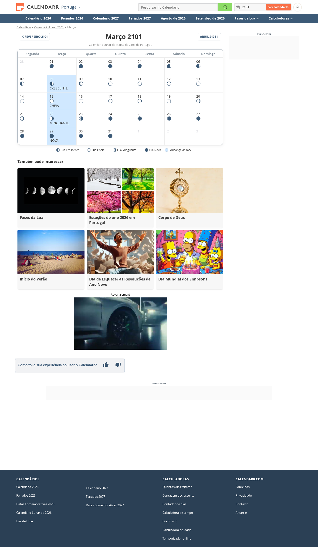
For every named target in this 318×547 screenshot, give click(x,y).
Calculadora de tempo (177, 513)
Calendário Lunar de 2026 (33, 513)
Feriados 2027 (140, 18)
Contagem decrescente (178, 495)
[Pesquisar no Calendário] (225, 7)
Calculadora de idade (176, 530)
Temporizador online (176, 538)
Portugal (69, 7)
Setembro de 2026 (210, 18)
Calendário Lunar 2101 (49, 27)
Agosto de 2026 (173, 18)
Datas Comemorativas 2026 (35, 504)
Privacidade (244, 495)
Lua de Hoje (24, 521)
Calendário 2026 (38, 18)
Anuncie (241, 513)
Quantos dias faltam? (177, 487)
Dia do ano (169, 521)
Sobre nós (243, 487)
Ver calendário (278, 7)
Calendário (24, 27)
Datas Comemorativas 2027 (105, 505)
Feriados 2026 (72, 18)
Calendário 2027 (106, 18)
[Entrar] (297, 7)
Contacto (242, 504)
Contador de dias (174, 504)
